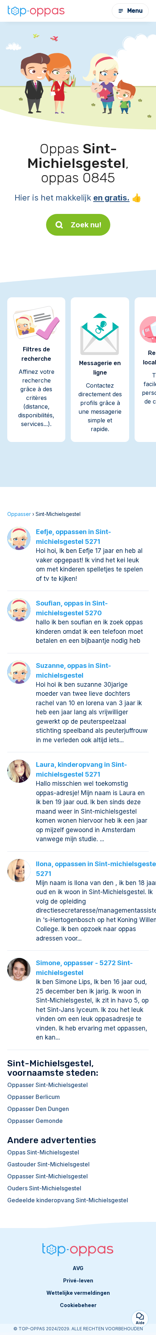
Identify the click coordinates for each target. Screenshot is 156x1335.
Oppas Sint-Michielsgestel (43, 1152)
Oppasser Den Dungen (38, 1108)
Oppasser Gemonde (35, 1120)
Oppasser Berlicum (33, 1096)
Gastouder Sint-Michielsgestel (48, 1164)
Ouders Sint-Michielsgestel (44, 1188)
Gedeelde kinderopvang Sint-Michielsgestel (67, 1200)
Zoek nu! (86, 224)
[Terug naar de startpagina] (36, 10)
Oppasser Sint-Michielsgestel (47, 1084)
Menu (135, 10)
